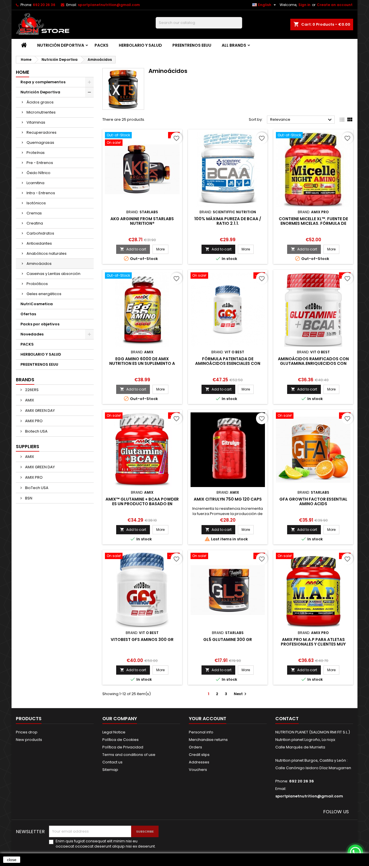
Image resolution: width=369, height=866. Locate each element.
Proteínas (36, 152)
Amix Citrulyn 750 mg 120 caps (228, 499)
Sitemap (110, 769)
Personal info (201, 732)
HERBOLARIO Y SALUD (140, 45)
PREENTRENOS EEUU (191, 45)
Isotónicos (36, 203)
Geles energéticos (44, 294)
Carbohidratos (40, 233)
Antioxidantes (39, 243)
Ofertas (28, 314)
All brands (234, 45)
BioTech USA (36, 487)
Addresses (199, 762)
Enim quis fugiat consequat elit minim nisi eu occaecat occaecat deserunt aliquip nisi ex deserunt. (106, 844)
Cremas (34, 213)
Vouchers (198, 769)
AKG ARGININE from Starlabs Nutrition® (142, 221)
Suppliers (27, 446)
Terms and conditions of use (128, 754)
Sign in (304, 4)
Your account (207, 718)
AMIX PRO (33, 421)
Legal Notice (113, 732)
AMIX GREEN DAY (39, 410)
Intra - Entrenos (41, 193)
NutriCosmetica (36, 304)
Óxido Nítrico (38, 173)
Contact (287, 718)
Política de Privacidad (122, 747)
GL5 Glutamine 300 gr (227, 639)
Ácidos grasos (40, 102)
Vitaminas (36, 122)
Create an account (335, 4)
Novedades (32, 334)
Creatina (35, 223)
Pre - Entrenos (40, 162)
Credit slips (199, 754)
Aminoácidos (39, 263)
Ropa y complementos (42, 82)
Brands (25, 379)
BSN (28, 498)
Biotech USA (36, 431)
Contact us (112, 762)
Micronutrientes (41, 112)
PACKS (101, 45)
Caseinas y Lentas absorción (53, 273)
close (11, 859)
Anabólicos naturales (47, 253)
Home (22, 72)
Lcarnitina (35, 183)
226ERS (31, 390)
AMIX (29, 400)
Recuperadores (42, 132)
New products (29, 739)
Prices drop (26, 732)
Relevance (301, 119)
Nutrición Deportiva (60, 45)
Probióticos (37, 283)
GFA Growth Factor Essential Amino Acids (313, 501)
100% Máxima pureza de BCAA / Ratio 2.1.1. (227, 221)
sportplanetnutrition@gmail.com (109, 4)
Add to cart (133, 249)
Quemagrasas (40, 142)
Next (241, 694)
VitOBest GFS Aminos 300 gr (142, 639)
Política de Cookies (120, 739)
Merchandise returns (208, 739)
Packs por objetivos (39, 324)
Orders (195, 747)
